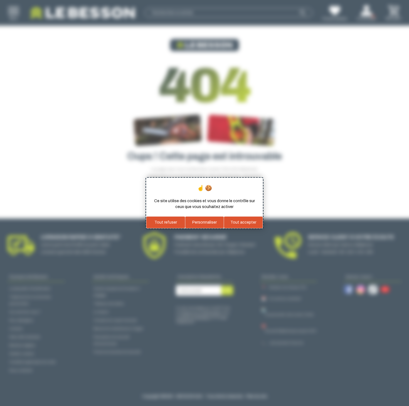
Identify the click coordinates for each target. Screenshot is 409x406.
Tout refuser (165, 222)
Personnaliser (204, 222)
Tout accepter (243, 222)
